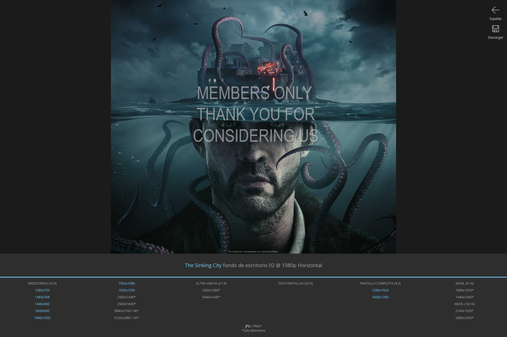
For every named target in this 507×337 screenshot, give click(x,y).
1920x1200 (126, 290)
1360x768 (42, 297)
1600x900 (42, 311)
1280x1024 (380, 290)
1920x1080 (126, 283)
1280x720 (42, 290)
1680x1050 (42, 318)
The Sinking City (203, 265)
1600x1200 (380, 297)
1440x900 (42, 304)
